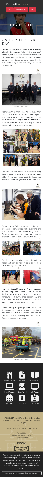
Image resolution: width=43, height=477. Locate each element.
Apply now (20, 9)
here (21, 468)
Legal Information (21, 438)
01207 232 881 (22, 426)
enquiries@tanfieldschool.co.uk (21, 428)
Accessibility (21, 433)
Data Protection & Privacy (21, 435)
